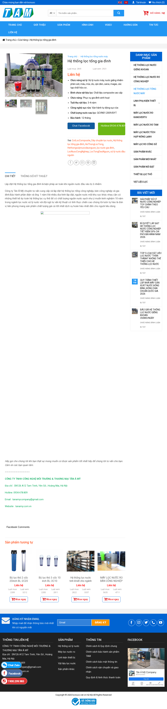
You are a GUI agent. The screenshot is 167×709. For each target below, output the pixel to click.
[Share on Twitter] (76, 162)
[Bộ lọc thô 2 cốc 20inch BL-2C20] (19, 561)
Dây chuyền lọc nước (101, 140)
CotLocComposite (81, 140)
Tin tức (153, 25)
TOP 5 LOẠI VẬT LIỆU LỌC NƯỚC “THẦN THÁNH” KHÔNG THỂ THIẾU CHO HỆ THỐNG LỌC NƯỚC (150, 258)
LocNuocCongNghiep (78, 151)
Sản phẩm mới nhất (145, 159)
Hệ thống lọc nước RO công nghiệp (147, 79)
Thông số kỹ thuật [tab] (34, 176)
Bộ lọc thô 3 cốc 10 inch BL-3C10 (50, 579)
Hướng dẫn (131, 25)
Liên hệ (12, 32)
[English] (120, 2)
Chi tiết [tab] (10, 176)
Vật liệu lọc (141, 181)
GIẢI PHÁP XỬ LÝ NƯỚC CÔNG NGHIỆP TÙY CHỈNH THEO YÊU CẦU (150, 203)
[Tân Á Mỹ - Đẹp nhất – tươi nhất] (22, 13)
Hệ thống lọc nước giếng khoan (145, 67)
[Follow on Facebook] (131, 622)
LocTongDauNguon (99, 151)
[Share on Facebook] (70, 162)
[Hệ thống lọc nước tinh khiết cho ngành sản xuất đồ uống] (80, 561)
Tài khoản (141, 2)
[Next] (57, 75)
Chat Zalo (14, 665)
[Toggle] (159, 103)
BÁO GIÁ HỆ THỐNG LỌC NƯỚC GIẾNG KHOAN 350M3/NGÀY (150, 313)
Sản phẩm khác (143, 151)
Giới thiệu (40, 25)
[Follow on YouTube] (160, 622)
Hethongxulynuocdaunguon (82, 147)
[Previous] (10, 75)
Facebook (14, 673)
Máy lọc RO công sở (145, 144)
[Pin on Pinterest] (88, 162)
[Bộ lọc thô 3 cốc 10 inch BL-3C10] (49, 561)
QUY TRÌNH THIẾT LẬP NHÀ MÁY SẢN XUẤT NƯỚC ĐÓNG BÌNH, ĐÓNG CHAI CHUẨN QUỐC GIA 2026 (149, 287)
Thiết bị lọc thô (143, 174)
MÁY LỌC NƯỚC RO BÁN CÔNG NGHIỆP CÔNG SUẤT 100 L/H (111, 581)
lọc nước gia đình (105, 147)
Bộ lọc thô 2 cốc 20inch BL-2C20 (19, 579)
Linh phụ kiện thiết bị (145, 103)
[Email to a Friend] (82, 162)
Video (108, 25)
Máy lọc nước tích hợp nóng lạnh (144, 134)
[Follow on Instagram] (139, 622)
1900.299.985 (16, 681)
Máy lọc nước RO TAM (146, 124)
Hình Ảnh (87, 25)
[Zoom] (9, 93)
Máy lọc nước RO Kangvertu (143, 115)
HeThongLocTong (94, 144)
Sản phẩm (63, 25)
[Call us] (153, 622)
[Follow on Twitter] (146, 622)
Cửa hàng (23, 40)
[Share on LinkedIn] (94, 162)
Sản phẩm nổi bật (144, 166)
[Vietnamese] (126, 2)
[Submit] (119, 13)
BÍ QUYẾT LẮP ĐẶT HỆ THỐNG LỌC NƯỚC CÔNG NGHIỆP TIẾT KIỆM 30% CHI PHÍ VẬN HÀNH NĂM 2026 (150, 230)
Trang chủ (15, 25)
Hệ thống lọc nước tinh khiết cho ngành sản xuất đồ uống (80, 581)
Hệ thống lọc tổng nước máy (145, 91)
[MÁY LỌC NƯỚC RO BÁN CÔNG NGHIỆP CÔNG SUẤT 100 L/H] (111, 561)
